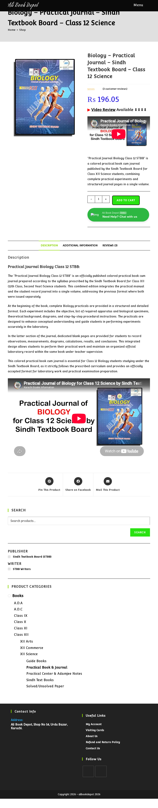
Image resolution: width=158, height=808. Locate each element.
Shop (22, 29)
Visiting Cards (95, 730)
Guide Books (36, 661)
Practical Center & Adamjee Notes (54, 674)
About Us (92, 736)
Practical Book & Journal (46, 667)
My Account (94, 724)
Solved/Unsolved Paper (45, 686)
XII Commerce (31, 648)
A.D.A (18, 603)
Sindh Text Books (40, 680)
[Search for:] (147, 5)
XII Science (29, 654)
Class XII (21, 635)
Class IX (20, 616)
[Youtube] (101, 771)
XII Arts (26, 641)
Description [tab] (49, 245)
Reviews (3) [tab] (109, 245)
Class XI (20, 628)
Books (17, 595)
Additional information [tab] (80, 245)
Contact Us (93, 748)
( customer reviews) (115, 88)
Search (140, 532)
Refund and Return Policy (103, 742)
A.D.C (18, 609)
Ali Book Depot (23, 6)
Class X (20, 622)
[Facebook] (88, 771)
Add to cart (126, 200)
